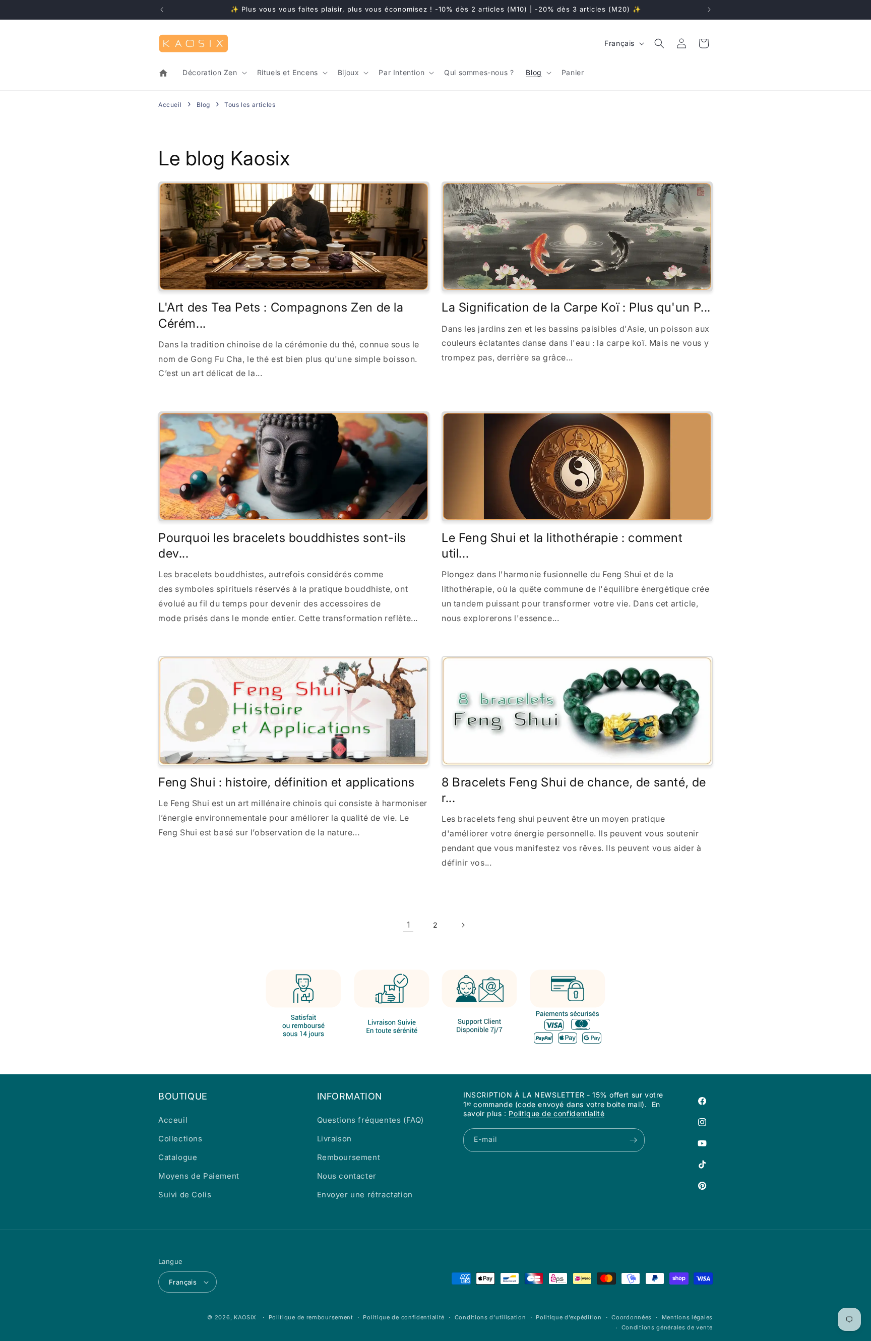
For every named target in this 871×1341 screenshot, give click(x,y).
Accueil (169, 104)
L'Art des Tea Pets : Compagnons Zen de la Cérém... (281, 315)
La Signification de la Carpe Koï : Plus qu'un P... (576, 307)
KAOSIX (245, 1317)
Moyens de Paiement (198, 1176)
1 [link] (408, 925)
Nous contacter (347, 1176)
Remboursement (349, 1157)
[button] (213, 72)
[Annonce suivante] (709, 9)
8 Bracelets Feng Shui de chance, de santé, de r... (574, 790)
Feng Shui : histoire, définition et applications (286, 782)
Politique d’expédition (568, 1317)
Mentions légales (687, 1317)
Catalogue (177, 1157)
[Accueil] (164, 73)
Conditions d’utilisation (490, 1317)
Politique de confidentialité (556, 1113)
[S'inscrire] (633, 1140)
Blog (204, 104)
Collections (180, 1138)
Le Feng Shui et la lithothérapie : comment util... (562, 545)
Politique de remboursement (311, 1317)
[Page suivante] (463, 925)
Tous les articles (249, 104)
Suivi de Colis (184, 1194)
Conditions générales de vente (667, 1327)
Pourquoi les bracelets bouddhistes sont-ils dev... (282, 545)
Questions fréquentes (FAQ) (370, 1120)
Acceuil (173, 1120)
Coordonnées (631, 1317)
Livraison (334, 1138)
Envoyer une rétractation (365, 1194)
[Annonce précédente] (162, 9)
